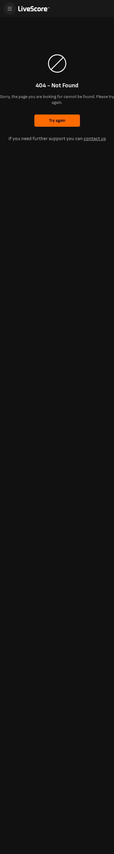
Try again (57, 120)
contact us (95, 139)
